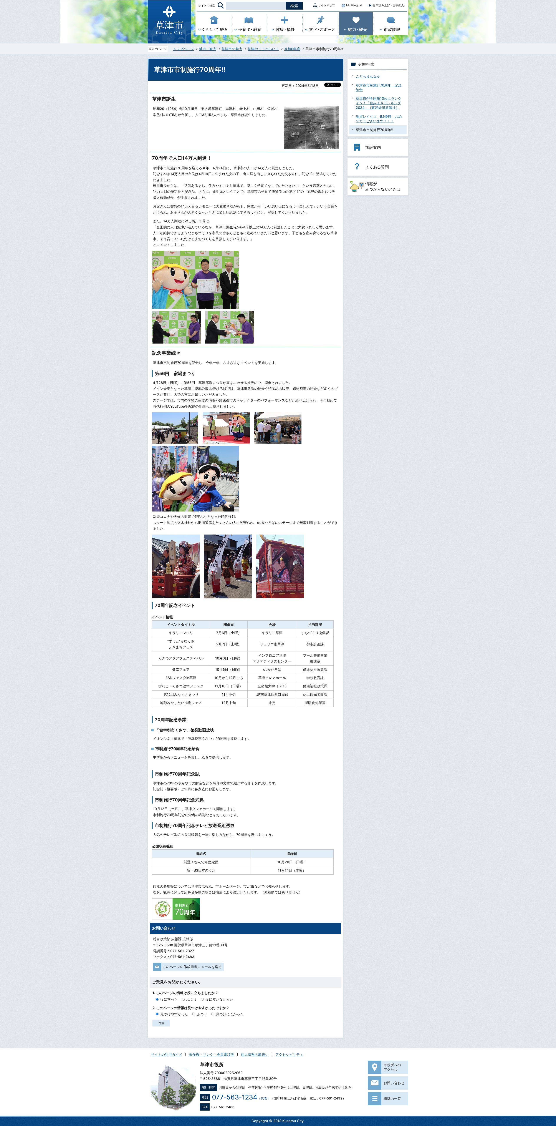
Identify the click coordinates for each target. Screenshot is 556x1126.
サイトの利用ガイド (166, 1054)
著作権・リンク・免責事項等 (211, 1054)
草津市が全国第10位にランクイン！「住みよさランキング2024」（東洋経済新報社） (378, 103)
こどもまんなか (368, 76)
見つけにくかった (230, 1014)
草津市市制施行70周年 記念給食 (379, 87)
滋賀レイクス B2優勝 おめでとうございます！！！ (379, 118)
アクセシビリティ (289, 1054)
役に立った (169, 999)
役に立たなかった (219, 999)
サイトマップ (326, 5)
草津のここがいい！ (263, 49)
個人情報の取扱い (255, 1054)
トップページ (183, 49)
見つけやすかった (174, 1014)
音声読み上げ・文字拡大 (388, 5)
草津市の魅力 (232, 49)
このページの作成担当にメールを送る (192, 967)
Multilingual (354, 5)
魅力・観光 (207, 49)
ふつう (191, 999)
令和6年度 (292, 49)
